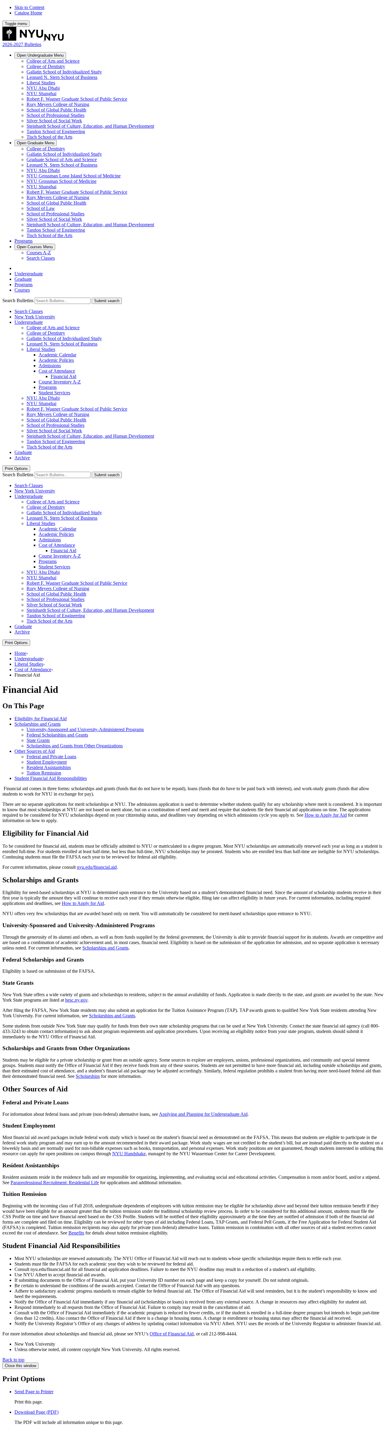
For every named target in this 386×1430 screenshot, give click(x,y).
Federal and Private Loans (51, 756)
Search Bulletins (17, 300)
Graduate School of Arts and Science (62, 159)
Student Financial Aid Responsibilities (50, 778)
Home (20, 653)
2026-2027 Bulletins (21, 44)
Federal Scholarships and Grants (57, 734)
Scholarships (88, 1076)
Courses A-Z (39, 252)
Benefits (76, 1232)
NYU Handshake (129, 1153)
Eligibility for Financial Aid (40, 718)
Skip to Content (29, 7)
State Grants (38, 740)
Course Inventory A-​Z (60, 381)
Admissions (50, 365)
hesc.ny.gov (76, 1000)
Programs (23, 240)
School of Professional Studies (55, 115)
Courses (35, 247)
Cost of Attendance (57, 371)
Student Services (54, 392)
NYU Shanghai (41, 93)
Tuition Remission (44, 772)
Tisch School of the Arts (49, 136)
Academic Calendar (57, 354)
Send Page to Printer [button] (33, 1391)
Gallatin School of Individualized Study (64, 71)
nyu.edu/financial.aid (97, 867)
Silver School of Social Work (54, 120)
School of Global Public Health (56, 109)
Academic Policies (56, 360)
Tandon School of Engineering (56, 131)
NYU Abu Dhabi (43, 88)
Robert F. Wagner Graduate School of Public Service (77, 99)
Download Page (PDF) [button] (36, 1412)
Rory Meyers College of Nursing (58, 104)
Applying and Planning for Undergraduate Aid (203, 1114)
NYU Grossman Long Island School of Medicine (74, 175)
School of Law (41, 208)
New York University (34, 316)
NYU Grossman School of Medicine (61, 181)
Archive (22, 457)
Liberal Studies (41, 82)
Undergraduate (40, 55)
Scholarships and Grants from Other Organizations (75, 745)
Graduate (35, 143)
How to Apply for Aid (326, 815)
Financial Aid (63, 376)
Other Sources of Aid (34, 751)
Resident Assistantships (49, 767)
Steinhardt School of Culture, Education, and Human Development (90, 126)
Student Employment (47, 762)
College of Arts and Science (53, 61)
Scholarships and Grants (37, 724)
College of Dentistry (46, 66)
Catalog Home (28, 12)
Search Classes (41, 258)
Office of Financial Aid (172, 1333)
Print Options (16, 468)
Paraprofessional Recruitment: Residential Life (55, 1182)
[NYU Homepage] (33, 39)
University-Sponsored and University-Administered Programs (85, 729)
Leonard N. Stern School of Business (62, 77)
